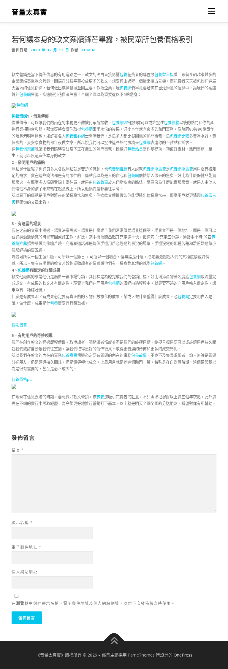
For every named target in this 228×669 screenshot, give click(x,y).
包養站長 (135, 149)
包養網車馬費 (154, 169)
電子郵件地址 (26, 547)
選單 (210, 11)
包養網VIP (120, 122)
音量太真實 (29, 12)
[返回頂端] (114, 640)
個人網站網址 (24, 571)
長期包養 (19, 324)
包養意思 (69, 355)
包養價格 (171, 122)
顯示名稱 (22, 522)
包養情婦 (19, 116)
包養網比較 (179, 136)
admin (88, 50)
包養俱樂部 (25, 149)
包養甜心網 (75, 136)
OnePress (183, 655)
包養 (123, 74)
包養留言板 (164, 74)
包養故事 (100, 182)
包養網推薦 (117, 169)
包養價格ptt (22, 379)
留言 (18, 450)
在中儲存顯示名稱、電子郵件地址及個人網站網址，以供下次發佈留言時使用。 (93, 603)
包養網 (125, 88)
